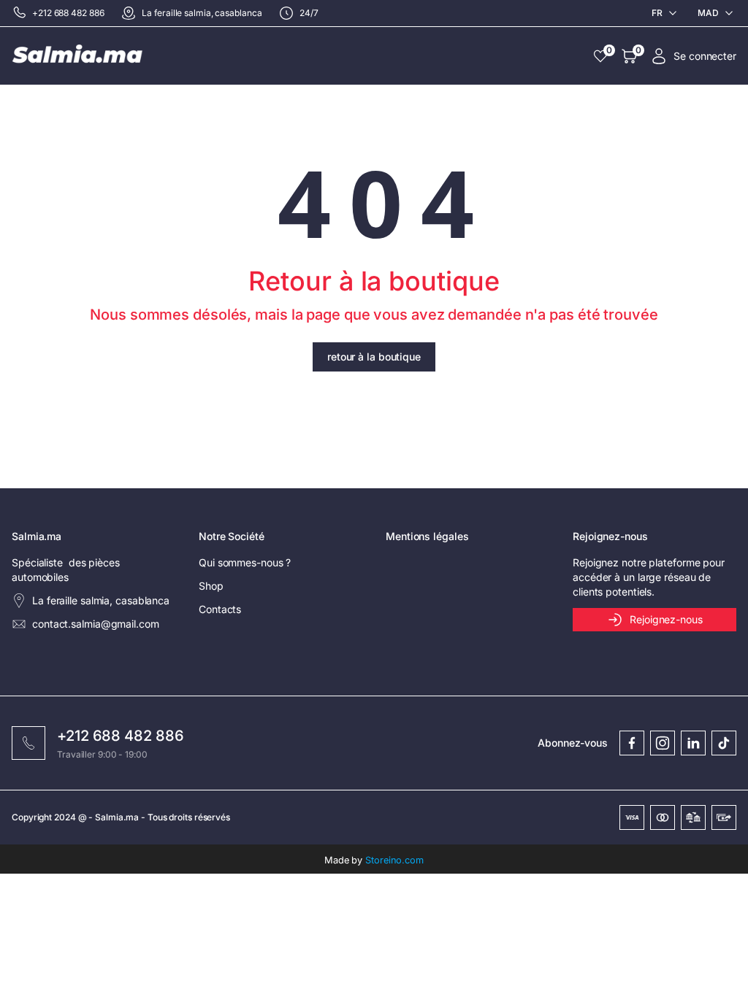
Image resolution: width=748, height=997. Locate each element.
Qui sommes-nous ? (245, 562)
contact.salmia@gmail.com (95, 623)
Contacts (220, 609)
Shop (211, 586)
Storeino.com (394, 860)
